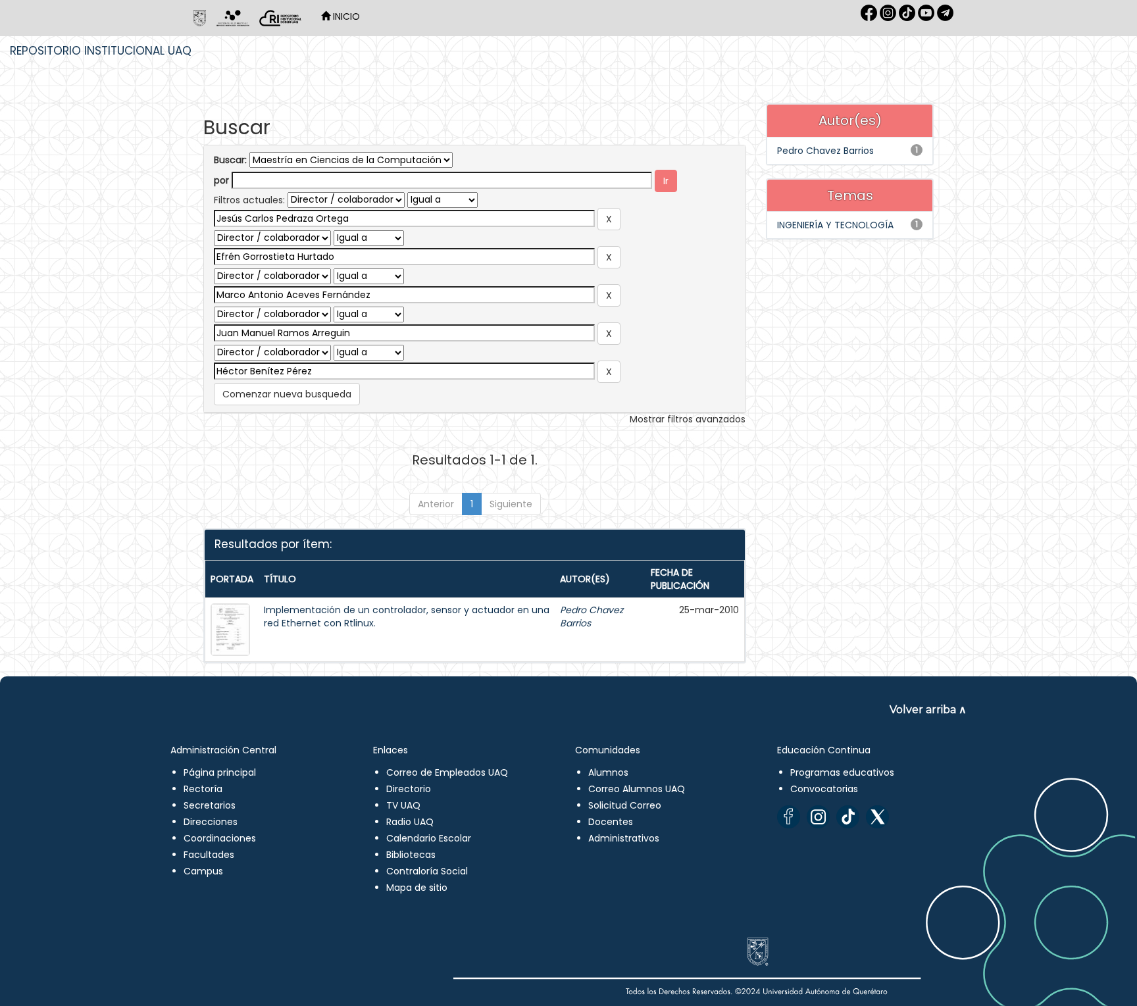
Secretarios (210, 805)
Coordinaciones (220, 838)
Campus (203, 871)
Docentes (610, 821)
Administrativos (623, 838)
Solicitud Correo (624, 805)
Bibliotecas (411, 854)
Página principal (220, 772)
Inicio (345, 16)
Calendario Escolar (428, 838)
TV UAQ (403, 805)
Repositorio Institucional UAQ (100, 51)
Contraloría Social (427, 871)
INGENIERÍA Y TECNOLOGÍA (835, 225)
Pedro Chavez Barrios (825, 150)
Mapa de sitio (416, 887)
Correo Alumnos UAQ (636, 788)
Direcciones (211, 821)
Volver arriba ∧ (928, 709)
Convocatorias (824, 788)
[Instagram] (818, 816)
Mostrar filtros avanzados (687, 419)
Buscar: (230, 159)
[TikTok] (847, 816)
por (221, 180)
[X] (877, 816)
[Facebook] (788, 816)
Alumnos (608, 772)
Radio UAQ (410, 821)
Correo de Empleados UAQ (447, 772)
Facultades (209, 854)
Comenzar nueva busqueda (286, 394)
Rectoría (203, 788)
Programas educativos (842, 772)
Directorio (408, 788)
